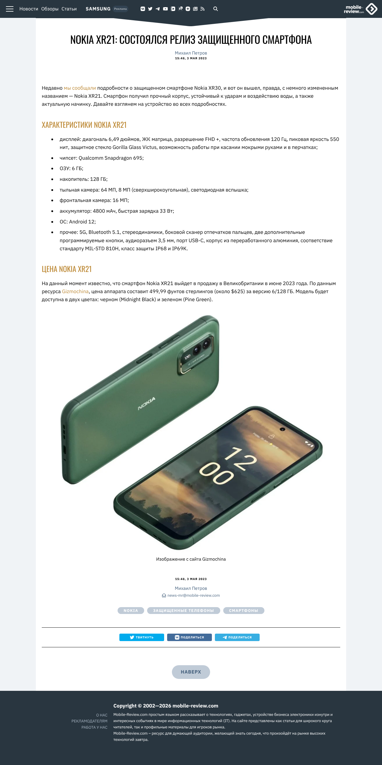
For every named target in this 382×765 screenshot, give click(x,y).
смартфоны (243, 610)
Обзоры (49, 9)
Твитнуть (145, 637)
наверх (191, 672)
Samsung (98, 9)
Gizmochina (75, 291)
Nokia (131, 610)
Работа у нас (94, 727)
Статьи (69, 9)
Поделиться (192, 637)
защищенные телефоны (183, 610)
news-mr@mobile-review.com (193, 595)
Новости (28, 9)
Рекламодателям (89, 721)
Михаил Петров (191, 53)
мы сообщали (80, 88)
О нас (101, 715)
